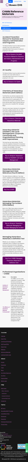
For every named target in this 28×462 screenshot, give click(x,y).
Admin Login (4, 381)
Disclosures (3, 416)
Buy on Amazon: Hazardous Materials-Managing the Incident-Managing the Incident (14, 225)
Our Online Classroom (6, 373)
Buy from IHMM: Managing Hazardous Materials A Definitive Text (13, 261)
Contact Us (3, 401)
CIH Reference (5, 25)
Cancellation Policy (5, 413)
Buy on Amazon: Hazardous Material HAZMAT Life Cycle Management (14, 158)
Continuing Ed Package (6, 341)
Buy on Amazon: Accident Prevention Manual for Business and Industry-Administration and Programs (14, 57)
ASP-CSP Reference (7, 22)
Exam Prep (3, 339)
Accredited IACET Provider (7, 411)
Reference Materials (5, 352)
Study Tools (3, 347)
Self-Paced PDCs (5, 344)
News (2, 370)
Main (10, 1)
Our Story (3, 375)
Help (25, 1)
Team (2, 367)
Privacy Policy (4, 424)
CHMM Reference (6, 28)
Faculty (2, 362)
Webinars (3, 349)
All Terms (3, 408)
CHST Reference (6, 31)
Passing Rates (4, 378)
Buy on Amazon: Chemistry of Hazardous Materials (14, 119)
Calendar (3, 336)
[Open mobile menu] (1, 1)
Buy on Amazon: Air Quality (12, 82)
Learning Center (17, 1)
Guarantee (3, 365)
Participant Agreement (6, 421)
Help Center (3, 388)
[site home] (14, 4)
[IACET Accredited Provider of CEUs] (21, 446)
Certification (4, 393)
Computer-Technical (6, 396)
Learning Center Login (6, 355)
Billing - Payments (5, 391)
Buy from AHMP (9, 189)
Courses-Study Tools (6, 398)
